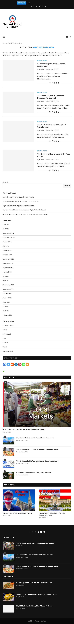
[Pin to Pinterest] (56, 83)
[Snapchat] (42, 6)
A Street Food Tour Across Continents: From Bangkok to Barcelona (25, 214)
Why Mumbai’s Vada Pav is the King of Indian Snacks (20, 201)
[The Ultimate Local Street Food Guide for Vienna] (37, 404)
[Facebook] (28, 6)
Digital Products (8, 325)
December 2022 (8, 285)
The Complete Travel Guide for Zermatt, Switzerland (50, 97)
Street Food (7, 334)
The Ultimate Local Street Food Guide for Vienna (24, 429)
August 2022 (7, 298)
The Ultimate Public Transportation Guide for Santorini (37, 461)
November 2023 (8, 263)
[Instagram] (34, 6)
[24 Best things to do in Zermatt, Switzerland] (18, 70)
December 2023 (8, 259)
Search (5, 182)
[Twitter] (31, 6)
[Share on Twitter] (54, 83)
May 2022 (6, 306)
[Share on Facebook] (52, 83)
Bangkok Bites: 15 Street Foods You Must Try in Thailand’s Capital (24, 210)
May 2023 (6, 276)
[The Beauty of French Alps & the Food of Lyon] (18, 160)
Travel (5, 330)
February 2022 (7, 315)
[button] (28, 3)
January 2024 (7, 255)
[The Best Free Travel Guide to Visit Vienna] (19, 500)
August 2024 (7, 242)
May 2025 (6, 225)
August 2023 (7, 272)
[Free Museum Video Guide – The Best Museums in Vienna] (55, 500)
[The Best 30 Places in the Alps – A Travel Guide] (18, 131)
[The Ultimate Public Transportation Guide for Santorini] (8, 464)
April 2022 (6, 311)
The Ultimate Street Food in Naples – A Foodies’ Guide (37, 449)
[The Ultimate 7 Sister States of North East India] (8, 440)
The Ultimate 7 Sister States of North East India (35, 438)
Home (5, 43)
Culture (5, 343)
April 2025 (6, 229)
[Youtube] (39, 6)
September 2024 (8, 238)
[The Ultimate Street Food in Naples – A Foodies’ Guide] (8, 452)
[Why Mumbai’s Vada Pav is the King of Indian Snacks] (8, 597)
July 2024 (6, 246)
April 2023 (6, 281)
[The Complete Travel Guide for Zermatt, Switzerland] (18, 102)
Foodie (41, 69)
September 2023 (8, 268)
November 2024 (8, 233)
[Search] (70, 37)
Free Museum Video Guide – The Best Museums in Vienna (52, 514)
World (10, 43)
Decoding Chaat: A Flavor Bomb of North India (18, 197)
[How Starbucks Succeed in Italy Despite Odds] (8, 475)
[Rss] (45, 6)
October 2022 (7, 294)
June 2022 (6, 302)
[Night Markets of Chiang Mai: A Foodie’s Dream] (8, 609)
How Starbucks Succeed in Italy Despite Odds (33, 473)
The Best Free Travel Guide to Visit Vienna (17, 513)
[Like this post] (49, 83)
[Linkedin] (36, 6)
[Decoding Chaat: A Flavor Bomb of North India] (8, 585)
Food (4, 338)
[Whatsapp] (23, 364)
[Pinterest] (19, 364)
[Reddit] (12, 364)
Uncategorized (8, 351)
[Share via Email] (58, 83)
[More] (27, 364)
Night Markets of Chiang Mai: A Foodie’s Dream (32, 3)
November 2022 (8, 289)
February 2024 (8, 250)
